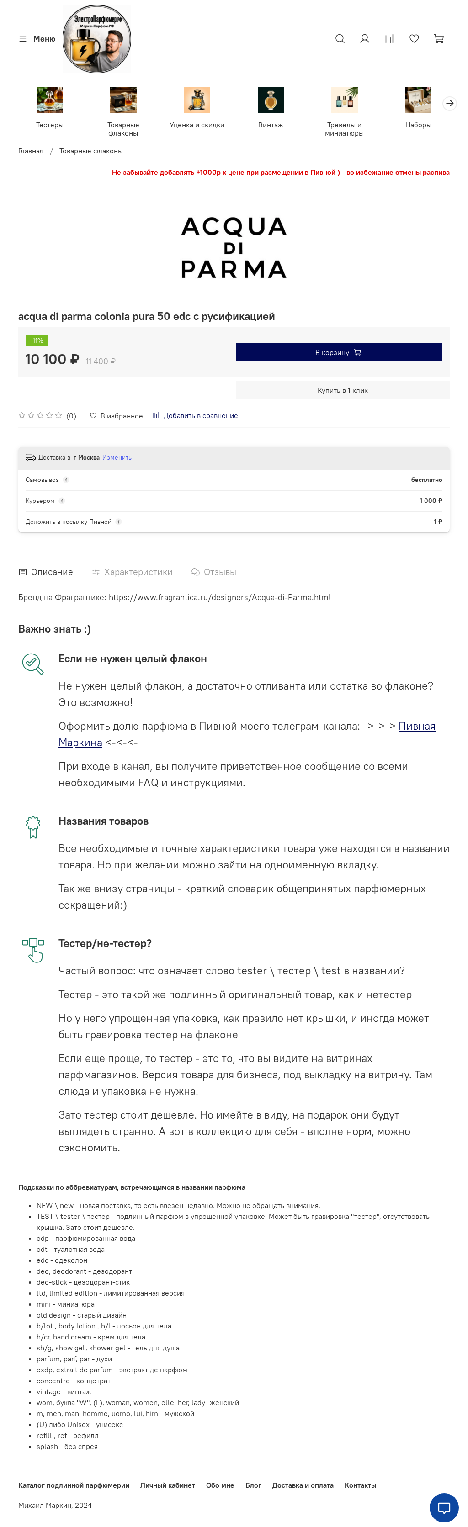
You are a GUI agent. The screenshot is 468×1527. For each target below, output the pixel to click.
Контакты (360, 1485)
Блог (253, 1485)
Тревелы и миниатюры (344, 128)
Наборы (418, 124)
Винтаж (270, 124)
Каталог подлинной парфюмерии (73, 1485)
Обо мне (220, 1485)
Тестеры (50, 124)
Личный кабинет (167, 1485)
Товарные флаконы (123, 128)
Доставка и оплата (303, 1485)
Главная (30, 150)
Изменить (117, 457)
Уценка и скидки (197, 124)
